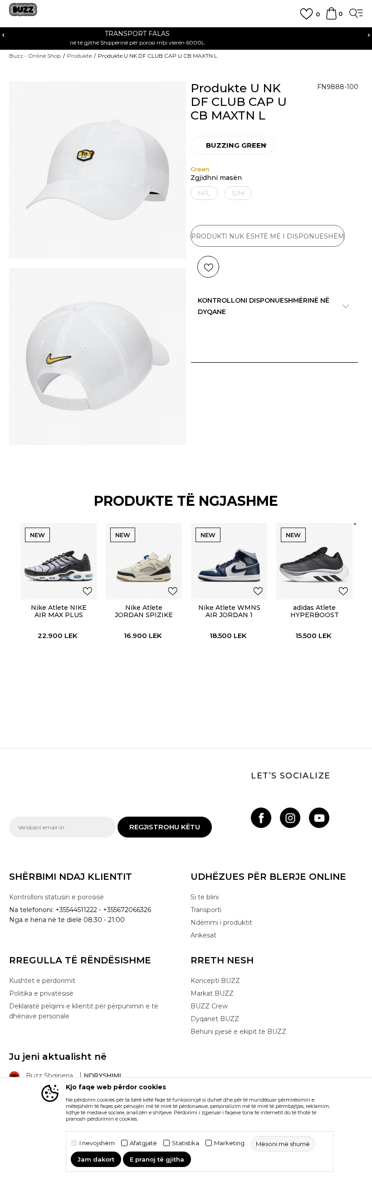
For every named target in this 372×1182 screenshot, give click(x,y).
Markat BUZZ (212, 993)
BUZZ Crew (209, 1006)
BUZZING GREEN (236, 145)
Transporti (206, 910)
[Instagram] (290, 818)
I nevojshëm (97, 1143)
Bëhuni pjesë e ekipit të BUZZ (238, 1031)
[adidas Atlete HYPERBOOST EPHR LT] (314, 561)
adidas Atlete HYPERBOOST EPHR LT (314, 615)
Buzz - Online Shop (35, 55)
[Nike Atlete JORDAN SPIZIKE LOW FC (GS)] (144, 561)
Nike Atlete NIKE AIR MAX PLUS (59, 611)
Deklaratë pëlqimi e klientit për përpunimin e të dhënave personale (83, 1011)
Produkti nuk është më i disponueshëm (267, 236)
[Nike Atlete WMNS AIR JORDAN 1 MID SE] (229, 561)
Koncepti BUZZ (215, 981)
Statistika (185, 1143)
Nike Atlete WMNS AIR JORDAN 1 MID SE (229, 615)
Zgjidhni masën (216, 178)
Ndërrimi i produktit (221, 922)
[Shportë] (331, 18)
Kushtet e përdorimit (42, 981)
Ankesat (203, 935)
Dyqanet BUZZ (215, 1019)
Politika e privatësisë (41, 993)
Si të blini (205, 897)
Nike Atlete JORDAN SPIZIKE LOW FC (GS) (144, 615)
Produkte (79, 55)
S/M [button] (238, 193)
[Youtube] (319, 818)
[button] (208, 267)
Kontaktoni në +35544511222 (291, 34)
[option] (232, 145)
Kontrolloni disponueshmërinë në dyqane (263, 306)
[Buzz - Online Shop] (23, 13)
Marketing (229, 1143)
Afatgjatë (143, 1143)
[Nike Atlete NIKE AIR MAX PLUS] (58, 561)
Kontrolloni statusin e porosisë (56, 897)
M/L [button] (204, 193)
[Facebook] (261, 818)
